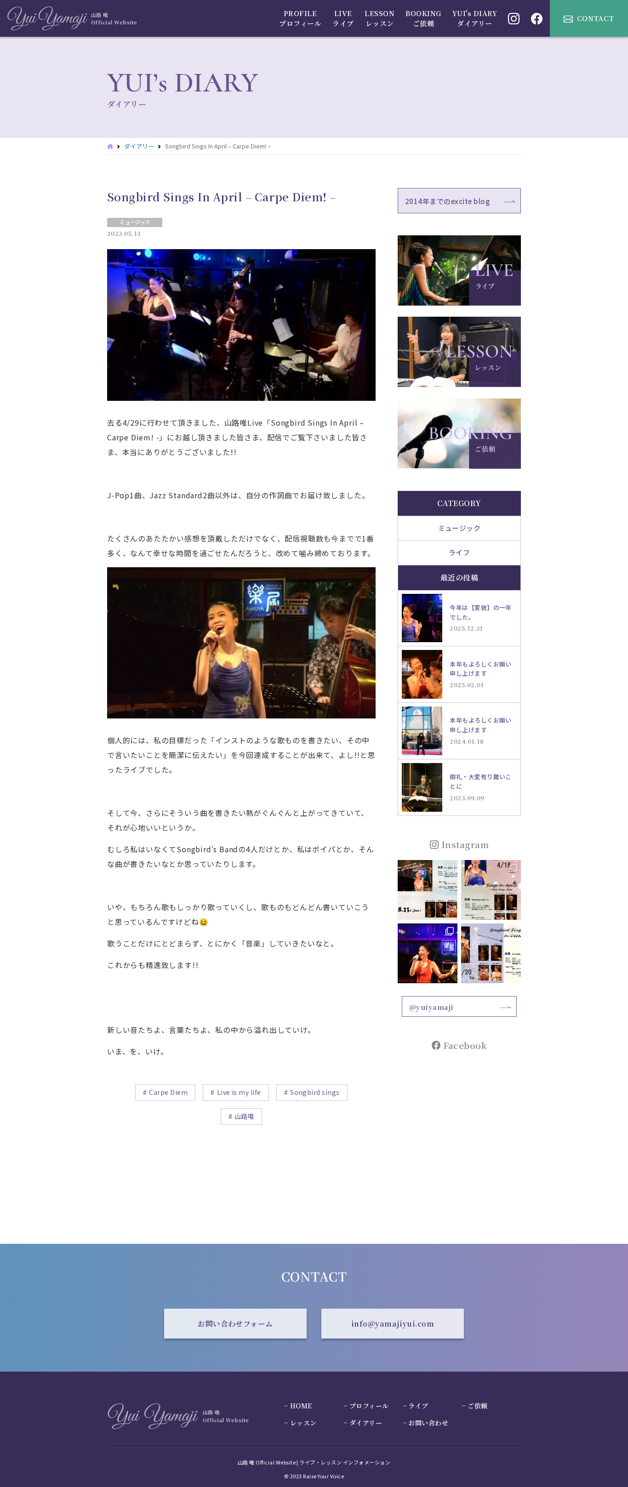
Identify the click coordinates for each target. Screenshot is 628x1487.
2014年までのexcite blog (447, 201)
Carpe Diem (168, 1092)
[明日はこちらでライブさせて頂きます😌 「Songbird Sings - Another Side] (427, 890)
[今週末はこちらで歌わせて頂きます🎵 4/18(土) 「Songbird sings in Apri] (491, 890)
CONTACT (595, 18)
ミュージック (135, 222)
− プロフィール (366, 1405)
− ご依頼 (474, 1405)
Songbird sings (315, 1092)
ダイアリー (139, 146)
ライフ (459, 552)
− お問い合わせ (426, 1422)
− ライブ (415, 1405)
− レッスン (300, 1422)
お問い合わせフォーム (235, 1323)
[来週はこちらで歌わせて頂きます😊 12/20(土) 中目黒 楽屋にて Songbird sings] (491, 953)
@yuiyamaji (431, 1007)
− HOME (298, 1405)
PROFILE (300, 18)
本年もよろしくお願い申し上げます (481, 669)
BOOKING (423, 18)
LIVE (343, 18)
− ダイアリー (362, 1422)
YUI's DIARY (474, 18)
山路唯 (244, 1116)
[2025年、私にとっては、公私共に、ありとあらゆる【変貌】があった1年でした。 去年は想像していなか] (427, 953)
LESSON (379, 18)
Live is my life (239, 1092)
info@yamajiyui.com (392, 1323)
